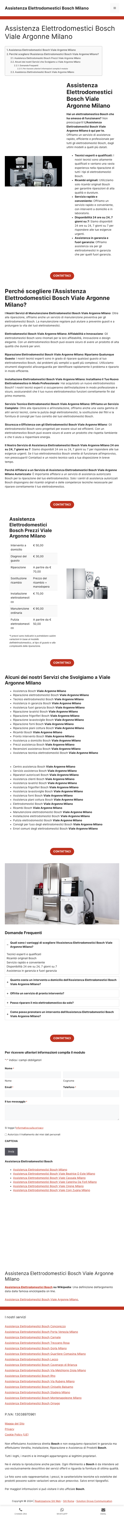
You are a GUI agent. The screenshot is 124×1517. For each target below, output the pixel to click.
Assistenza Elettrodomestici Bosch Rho (30, 1375)
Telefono (69, 1087)
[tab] (62, 957)
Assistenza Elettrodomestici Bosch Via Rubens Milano (40, 1381)
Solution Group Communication (94, 1501)
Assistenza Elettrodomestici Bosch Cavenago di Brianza (41, 1364)
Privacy (9, 1429)
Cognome (68, 1080)
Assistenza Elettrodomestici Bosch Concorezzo (35, 1326)
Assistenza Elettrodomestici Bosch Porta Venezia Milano (41, 1331)
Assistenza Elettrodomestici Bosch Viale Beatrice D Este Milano (54, 1173)
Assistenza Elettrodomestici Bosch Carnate (33, 1337)
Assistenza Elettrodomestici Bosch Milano (47, 8)
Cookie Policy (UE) (17, 1434)
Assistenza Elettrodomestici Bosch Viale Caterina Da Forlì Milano (55, 1182)
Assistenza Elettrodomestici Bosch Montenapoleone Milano (43, 1397)
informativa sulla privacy (29, 1127)
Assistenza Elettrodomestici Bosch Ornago (32, 1403)
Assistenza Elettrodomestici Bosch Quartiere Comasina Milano (45, 1353)
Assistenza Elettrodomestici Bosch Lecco (31, 1359)
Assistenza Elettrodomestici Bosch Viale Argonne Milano (42, 49)
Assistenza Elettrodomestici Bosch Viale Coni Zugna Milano (51, 1190)
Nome (8, 1080)
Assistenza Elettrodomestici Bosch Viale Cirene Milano (48, 1186)
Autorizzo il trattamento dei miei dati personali (34, 1134)
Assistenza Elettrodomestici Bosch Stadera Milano (37, 1392)
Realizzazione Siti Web (48, 1501)
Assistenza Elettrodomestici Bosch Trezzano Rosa (37, 1342)
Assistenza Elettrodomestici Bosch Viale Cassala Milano (49, 1178)
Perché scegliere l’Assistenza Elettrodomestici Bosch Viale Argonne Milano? (54, 54)
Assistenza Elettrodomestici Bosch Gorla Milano (36, 1348)
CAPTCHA (11, 1141)
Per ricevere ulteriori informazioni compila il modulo (45, 68)
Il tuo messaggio (16, 1101)
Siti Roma (68, 1501)
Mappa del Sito (14, 1423)
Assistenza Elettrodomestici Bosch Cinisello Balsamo (39, 1386)
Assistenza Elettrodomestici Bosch (29, 1287)
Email (9, 1087)
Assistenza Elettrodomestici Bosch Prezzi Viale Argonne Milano (47, 58)
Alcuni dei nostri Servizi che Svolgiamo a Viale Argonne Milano (47, 62)
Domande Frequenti (29, 65)
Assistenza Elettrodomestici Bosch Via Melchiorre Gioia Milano (45, 1370)
